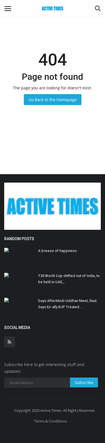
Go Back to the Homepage (53, 99)
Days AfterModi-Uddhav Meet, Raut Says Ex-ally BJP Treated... (67, 304)
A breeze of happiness (57, 251)
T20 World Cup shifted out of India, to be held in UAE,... (69, 279)
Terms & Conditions (50, 421)
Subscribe (84, 382)
